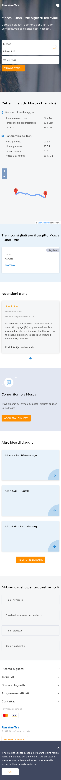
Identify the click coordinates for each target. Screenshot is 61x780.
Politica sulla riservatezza (22, 764)
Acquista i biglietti (16, 418)
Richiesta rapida (14, 739)
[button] (30, 358)
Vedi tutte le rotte (30, 559)
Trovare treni (13, 68)
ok (10, 771)
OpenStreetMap (44, 223)
